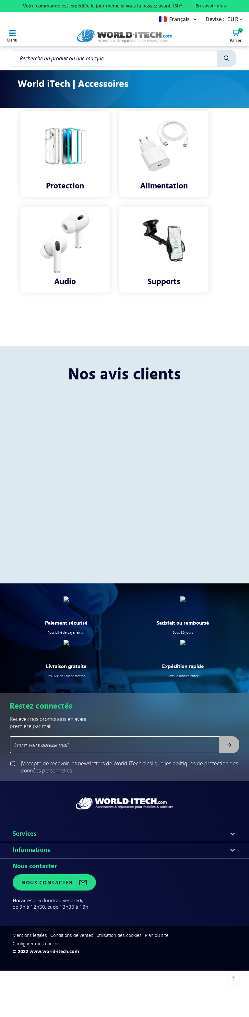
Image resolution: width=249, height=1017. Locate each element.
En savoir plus (211, 6)
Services (25, 834)
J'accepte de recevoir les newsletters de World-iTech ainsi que (129, 767)
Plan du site (157, 935)
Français (179, 19)
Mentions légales (30, 935)
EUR (233, 19)
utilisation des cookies (119, 935)
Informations (31, 850)
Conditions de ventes (71, 935)
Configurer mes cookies (37, 943)
